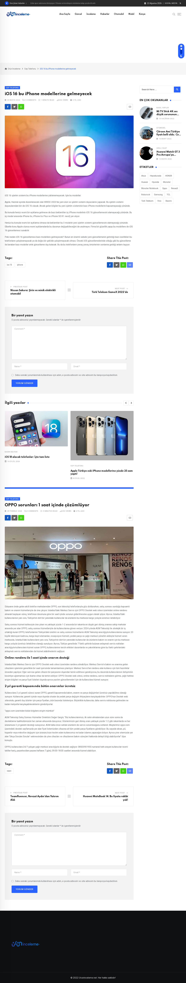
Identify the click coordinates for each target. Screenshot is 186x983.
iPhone (20, 265)
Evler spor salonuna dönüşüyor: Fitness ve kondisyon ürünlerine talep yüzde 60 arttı (63, 3)
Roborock (145, 194)
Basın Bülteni (11, 452)
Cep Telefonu (77, 466)
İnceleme (91, 14)
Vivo (159, 201)
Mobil (131, 14)
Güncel (78, 14)
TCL (168, 194)
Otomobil (119, 14)
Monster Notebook (149, 188)
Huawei (144, 182)
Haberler (104, 14)
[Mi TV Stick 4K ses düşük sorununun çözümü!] (146, 113)
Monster (167, 182)
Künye (142, 14)
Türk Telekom (147, 201)
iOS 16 (9, 265)
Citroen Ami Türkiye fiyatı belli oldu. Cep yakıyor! (168, 134)
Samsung (158, 194)
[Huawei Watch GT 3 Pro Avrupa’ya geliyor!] (146, 153)
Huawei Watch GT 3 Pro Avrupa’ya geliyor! (168, 155)
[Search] (174, 14)
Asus (143, 176)
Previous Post (20, 287)
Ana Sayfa (64, 14)
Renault (174, 188)
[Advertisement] (93, 42)
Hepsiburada (155, 176)
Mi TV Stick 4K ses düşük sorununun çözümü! (167, 114)
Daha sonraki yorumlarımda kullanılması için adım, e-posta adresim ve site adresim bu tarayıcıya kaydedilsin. (66, 375)
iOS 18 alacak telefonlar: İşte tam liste (27, 457)
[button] (126, 403)
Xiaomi (168, 201)
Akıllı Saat (161, 148)
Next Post (120, 289)
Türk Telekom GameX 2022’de (110, 292)
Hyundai (155, 182)
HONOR (168, 176)
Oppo (9, 771)
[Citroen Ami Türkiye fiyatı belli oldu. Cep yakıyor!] (146, 133)
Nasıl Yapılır (162, 108)
